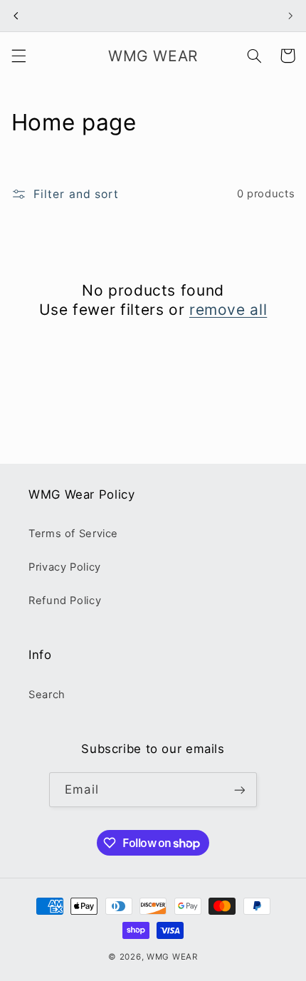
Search (46, 694)
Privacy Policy (64, 567)
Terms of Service (73, 533)
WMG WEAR (172, 957)
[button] (18, 55)
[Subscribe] (239, 789)
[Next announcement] (290, 15)
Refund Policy (64, 600)
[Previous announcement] (15, 15)
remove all (228, 309)
